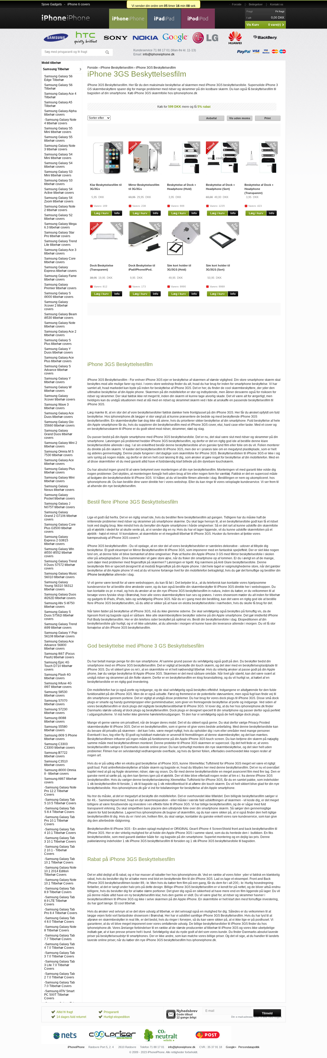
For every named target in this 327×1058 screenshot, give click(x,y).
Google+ (231, 1047)
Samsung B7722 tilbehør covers (55, 754)
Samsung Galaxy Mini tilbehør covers (59, 479)
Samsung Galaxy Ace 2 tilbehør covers (60, 333)
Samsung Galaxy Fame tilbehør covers (60, 277)
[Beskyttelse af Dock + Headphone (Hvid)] (183, 173)
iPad (164, 18)
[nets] (65, 1043)
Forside (236, 4)
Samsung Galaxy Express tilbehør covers (60, 269)
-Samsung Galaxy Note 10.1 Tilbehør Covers (60, 881)
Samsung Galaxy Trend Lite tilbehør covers (60, 243)
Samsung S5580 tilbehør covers (55, 728)
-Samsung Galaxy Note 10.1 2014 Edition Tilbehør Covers (60, 871)
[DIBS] (112, 1043)
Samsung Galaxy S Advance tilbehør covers (57, 369)
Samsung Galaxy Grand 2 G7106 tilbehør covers (60, 515)
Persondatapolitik (249, 1047)
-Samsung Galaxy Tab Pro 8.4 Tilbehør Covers (60, 911)
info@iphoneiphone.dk (158, 54)
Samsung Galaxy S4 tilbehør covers (58, 164)
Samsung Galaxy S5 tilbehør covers (58, 138)
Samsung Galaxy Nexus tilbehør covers (59, 488)
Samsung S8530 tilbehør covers (55, 693)
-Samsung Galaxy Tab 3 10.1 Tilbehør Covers (60, 839)
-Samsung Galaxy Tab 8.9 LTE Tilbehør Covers (59, 900)
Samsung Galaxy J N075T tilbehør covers (59, 505)
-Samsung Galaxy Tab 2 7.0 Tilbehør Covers (59, 975)
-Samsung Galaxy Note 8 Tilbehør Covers (60, 928)
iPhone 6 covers (78, 4)
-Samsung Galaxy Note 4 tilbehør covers (60, 121)
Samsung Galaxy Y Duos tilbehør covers (58, 350)
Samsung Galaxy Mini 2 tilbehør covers (60, 444)
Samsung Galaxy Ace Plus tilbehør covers (59, 359)
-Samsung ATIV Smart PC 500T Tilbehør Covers (59, 994)
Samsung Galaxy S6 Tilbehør (58, 86)
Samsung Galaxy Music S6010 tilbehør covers (60, 575)
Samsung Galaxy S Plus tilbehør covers (58, 342)
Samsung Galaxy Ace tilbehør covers (59, 462)
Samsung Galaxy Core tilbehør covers (60, 260)
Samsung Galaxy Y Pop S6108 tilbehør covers (60, 634)
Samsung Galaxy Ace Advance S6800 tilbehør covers (59, 645)
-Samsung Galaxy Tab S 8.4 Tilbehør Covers (59, 810)
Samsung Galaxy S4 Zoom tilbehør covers (58, 199)
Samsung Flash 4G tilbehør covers (57, 676)
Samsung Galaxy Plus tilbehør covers (59, 470)
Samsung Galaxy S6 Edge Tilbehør (58, 78)
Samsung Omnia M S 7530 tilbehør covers (59, 453)
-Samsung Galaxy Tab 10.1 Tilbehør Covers (59, 860)
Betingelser (256, 4)
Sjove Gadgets (51, 4)
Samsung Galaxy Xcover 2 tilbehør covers (56, 305)
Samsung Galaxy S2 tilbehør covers (58, 217)
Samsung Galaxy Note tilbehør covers (59, 324)
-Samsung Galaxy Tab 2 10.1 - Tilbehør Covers (59, 850)
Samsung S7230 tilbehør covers (55, 711)
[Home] (65, 14)
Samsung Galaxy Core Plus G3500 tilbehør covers (60, 528)
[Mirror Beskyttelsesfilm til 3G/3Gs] (145, 173)
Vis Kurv (253, 25)
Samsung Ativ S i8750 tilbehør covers (59, 605)
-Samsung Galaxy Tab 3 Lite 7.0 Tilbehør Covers (59, 965)
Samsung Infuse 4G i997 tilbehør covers (58, 685)
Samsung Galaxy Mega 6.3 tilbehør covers (60, 225)
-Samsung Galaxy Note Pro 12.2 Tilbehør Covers (60, 791)
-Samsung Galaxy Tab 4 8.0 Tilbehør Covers (59, 919)
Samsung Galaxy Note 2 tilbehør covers (59, 208)
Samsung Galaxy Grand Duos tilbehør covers (58, 434)
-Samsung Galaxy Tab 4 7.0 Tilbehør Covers (59, 946)
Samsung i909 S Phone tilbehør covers (60, 737)
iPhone (128, 18)
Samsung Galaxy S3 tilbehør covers (58, 182)
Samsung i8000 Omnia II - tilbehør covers (60, 771)
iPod (198, 18)
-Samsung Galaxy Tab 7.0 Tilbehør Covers (59, 984)
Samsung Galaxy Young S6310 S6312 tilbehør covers (58, 585)
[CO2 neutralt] (160, 1043)
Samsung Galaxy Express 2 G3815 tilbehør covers (56, 540)
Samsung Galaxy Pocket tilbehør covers (59, 496)
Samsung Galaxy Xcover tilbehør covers (59, 397)
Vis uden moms (239, 118)
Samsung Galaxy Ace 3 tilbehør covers (60, 251)
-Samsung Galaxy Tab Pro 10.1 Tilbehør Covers (59, 820)
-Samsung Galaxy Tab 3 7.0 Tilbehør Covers (59, 954)
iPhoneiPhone (76, 1047)
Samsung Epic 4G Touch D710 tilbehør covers (58, 666)
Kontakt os (276, 4)
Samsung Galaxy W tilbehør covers (58, 389)
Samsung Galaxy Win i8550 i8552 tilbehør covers (59, 552)
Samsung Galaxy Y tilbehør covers (57, 380)
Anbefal (211, 118)
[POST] (207, 1043)
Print (267, 118)
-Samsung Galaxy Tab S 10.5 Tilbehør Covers (60, 801)
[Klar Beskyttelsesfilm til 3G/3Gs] (106, 173)
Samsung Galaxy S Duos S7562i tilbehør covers (59, 615)
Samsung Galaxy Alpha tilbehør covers (60, 112)
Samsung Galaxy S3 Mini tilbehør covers (58, 173)
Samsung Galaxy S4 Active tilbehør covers (59, 190)
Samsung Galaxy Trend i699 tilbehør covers (60, 625)
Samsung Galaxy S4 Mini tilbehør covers (58, 156)
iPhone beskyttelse (100, 574)
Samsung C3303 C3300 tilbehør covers (59, 745)
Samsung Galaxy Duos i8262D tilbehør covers (60, 596)
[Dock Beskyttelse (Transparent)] (106, 250)
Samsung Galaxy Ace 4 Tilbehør (60, 95)
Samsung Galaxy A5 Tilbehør (58, 104)
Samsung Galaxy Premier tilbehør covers (60, 286)
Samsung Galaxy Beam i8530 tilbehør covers (60, 316)
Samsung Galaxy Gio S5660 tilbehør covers (59, 423)
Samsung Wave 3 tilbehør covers (56, 406)
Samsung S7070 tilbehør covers (55, 702)
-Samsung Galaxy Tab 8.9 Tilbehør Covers (59, 890)
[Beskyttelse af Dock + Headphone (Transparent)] (261, 173)
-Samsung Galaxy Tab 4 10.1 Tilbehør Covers (60, 831)
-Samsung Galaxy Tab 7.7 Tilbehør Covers (59, 937)
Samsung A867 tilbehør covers (60, 780)
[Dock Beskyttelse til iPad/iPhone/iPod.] (145, 254)
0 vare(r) (274, 25)
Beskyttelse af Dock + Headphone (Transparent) (258, 188)
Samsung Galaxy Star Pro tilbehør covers (59, 234)
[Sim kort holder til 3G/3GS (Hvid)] (183, 254)
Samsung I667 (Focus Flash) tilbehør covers (59, 655)
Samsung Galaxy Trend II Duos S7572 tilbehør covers (60, 565)
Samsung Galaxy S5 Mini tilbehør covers (58, 130)
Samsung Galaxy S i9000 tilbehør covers (58, 295)
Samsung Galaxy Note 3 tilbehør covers (59, 147)
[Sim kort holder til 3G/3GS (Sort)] (222, 254)
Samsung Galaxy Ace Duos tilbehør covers (59, 415)
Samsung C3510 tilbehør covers (56, 763)
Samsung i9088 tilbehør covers (55, 719)
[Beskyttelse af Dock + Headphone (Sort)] (222, 173)
